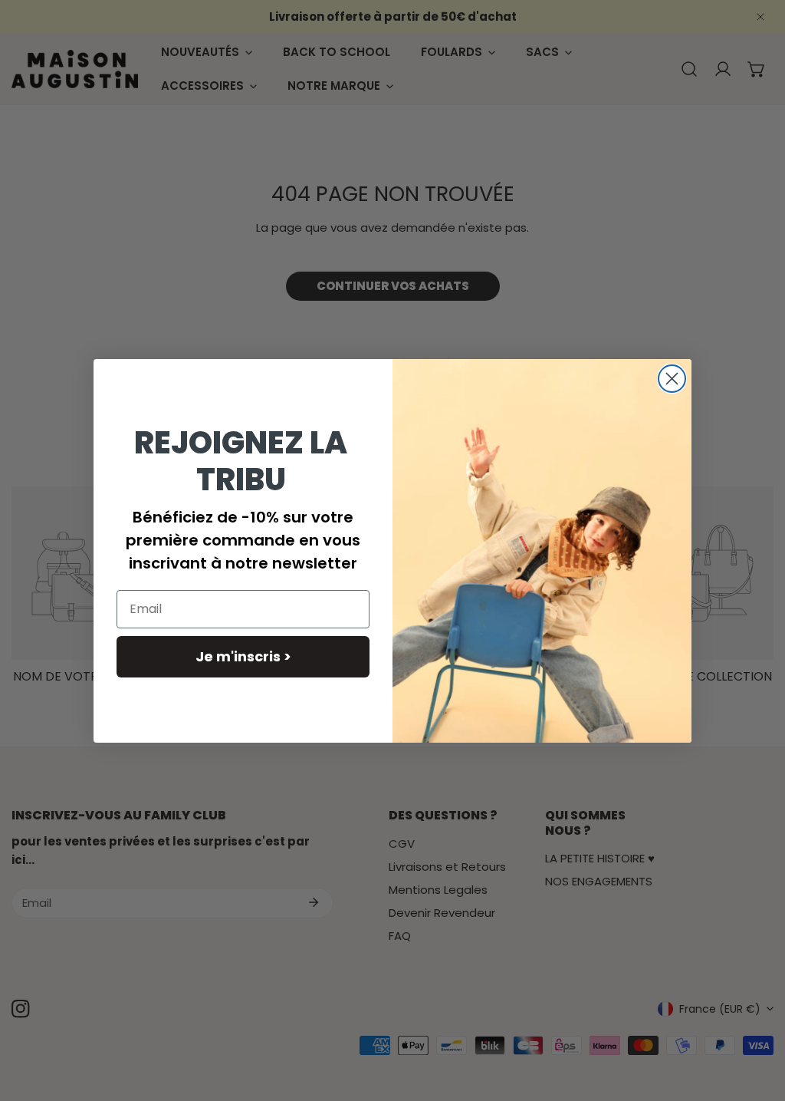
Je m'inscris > (243, 656)
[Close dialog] (672, 378)
